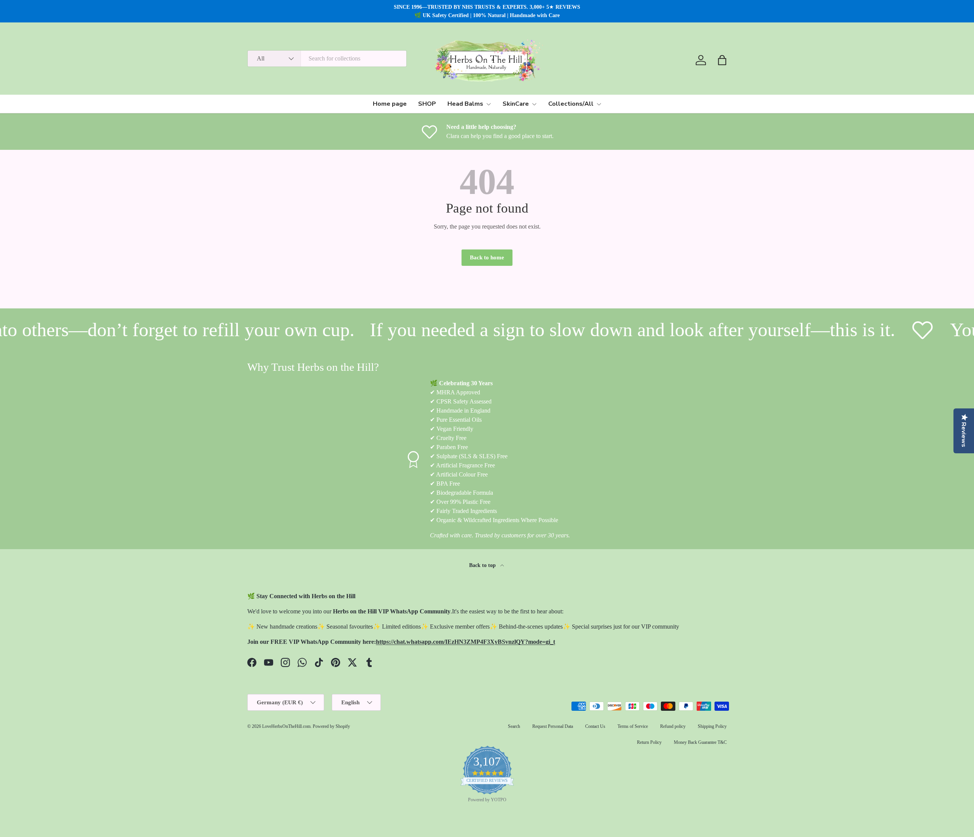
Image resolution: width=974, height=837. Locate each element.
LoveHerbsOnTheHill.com (286, 726)
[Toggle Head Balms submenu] (488, 104)
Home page (390, 104)
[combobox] (327, 59)
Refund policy (673, 726)
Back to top (483, 565)
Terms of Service (633, 726)
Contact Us (595, 726)
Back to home (487, 257)
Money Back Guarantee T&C (700, 742)
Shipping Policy (712, 726)
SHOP (427, 104)
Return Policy (649, 742)
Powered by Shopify (331, 726)
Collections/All (571, 104)
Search (514, 726)
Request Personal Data (552, 726)
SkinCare (516, 104)
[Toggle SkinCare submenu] (534, 104)
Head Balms (465, 104)
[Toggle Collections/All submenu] (598, 104)
